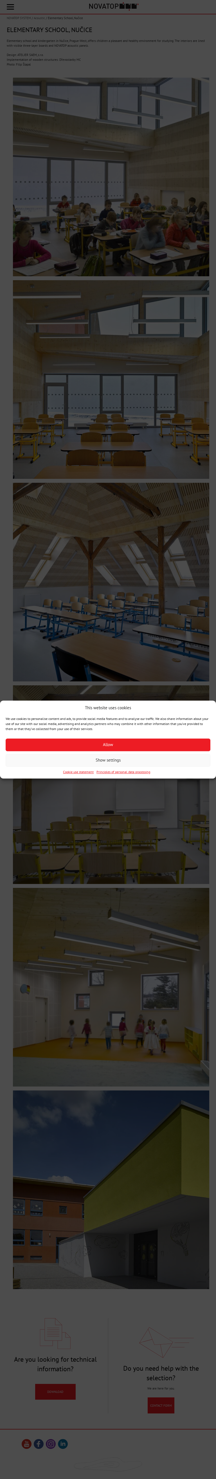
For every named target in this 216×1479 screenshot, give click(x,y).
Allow (108, 745)
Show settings (108, 760)
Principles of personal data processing (123, 772)
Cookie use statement (78, 772)
